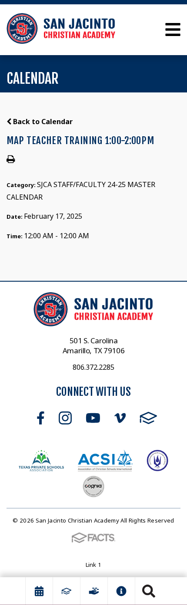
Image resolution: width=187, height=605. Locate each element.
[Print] (11, 159)
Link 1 (94, 565)
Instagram (65, 418)
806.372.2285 (93, 367)
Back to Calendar (42, 121)
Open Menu (172, 29)
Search (148, 591)
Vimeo (120, 418)
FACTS (148, 418)
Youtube (93, 418)
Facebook (40, 418)
